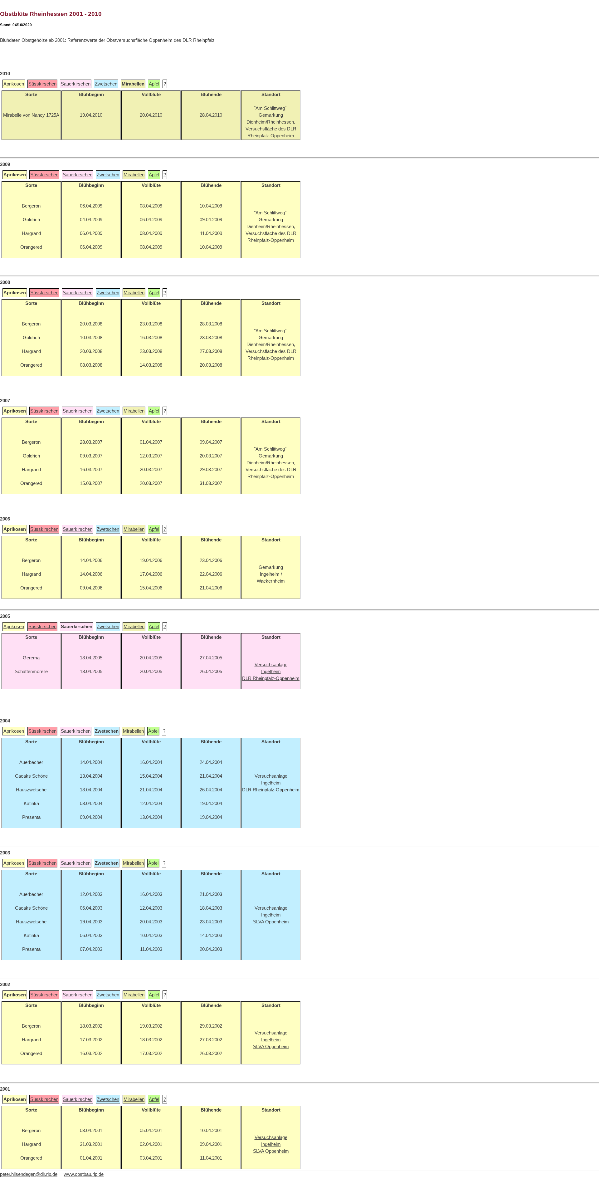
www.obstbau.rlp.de (84, 1174)
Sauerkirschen (75, 83)
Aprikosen (13, 83)
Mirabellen (134, 174)
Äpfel (154, 83)
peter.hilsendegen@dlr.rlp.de (28, 1174)
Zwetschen (106, 83)
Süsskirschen (42, 83)
